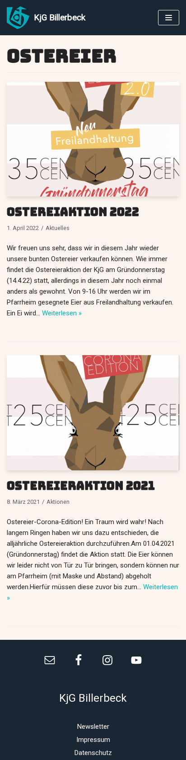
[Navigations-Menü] (168, 17)
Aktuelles (58, 228)
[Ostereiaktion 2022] (93, 194)
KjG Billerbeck (93, 698)
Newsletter (93, 726)
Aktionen (58, 501)
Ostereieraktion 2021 (81, 485)
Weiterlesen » (62, 313)
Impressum (93, 740)
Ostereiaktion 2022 (73, 212)
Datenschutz (93, 753)
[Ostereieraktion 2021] (93, 468)
